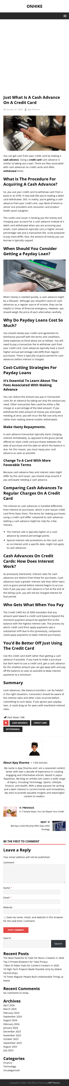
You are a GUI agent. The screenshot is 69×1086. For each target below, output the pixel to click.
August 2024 (10, 1020)
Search (7, 938)
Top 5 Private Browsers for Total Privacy (25, 961)
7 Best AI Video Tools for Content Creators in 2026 (31, 965)
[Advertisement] (34, 58)
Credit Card (40, 722)
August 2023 (10, 1046)
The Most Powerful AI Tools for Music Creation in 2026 (33, 957)
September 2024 (12, 1016)
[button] (64, 15)
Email (6, 897)
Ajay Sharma (33, 109)
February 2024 (11, 1024)
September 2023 (12, 1043)
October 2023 (10, 1039)
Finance (7, 1062)
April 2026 (9, 1005)
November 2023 (12, 1035)
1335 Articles (40, 762)
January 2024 (10, 1027)
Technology (9, 1066)
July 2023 (8, 1050)
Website (7, 907)
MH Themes (54, 1082)
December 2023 (12, 1031)
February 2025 (11, 1012)
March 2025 (10, 1009)
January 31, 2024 (14, 109)
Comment (8, 862)
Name (7, 887)
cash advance (20, 722)
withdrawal (13, 729)
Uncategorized (11, 1070)
